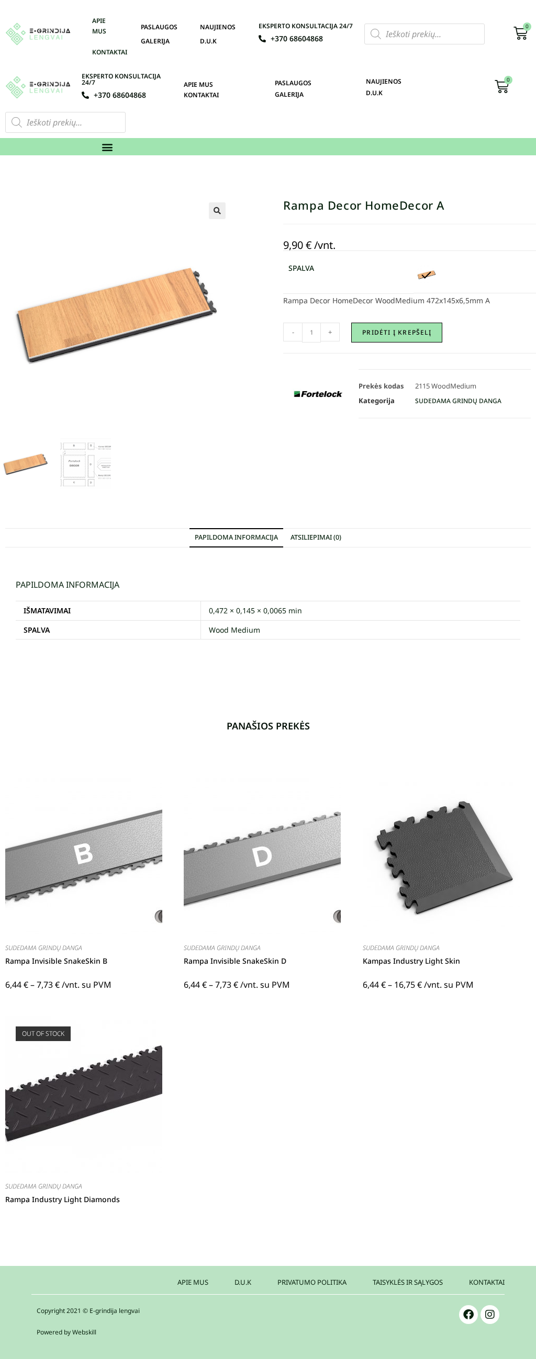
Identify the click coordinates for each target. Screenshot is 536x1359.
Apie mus (99, 26)
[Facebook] (468, 1314)
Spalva (301, 268)
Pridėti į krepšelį (396, 332)
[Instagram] (490, 1314)
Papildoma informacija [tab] (236, 537)
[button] (107, 146)
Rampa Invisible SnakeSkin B (56, 961)
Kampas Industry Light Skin (411, 961)
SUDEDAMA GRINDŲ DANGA (458, 400)
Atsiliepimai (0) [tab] (316, 537)
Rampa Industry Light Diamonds (62, 1199)
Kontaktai (109, 52)
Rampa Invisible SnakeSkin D (235, 961)
